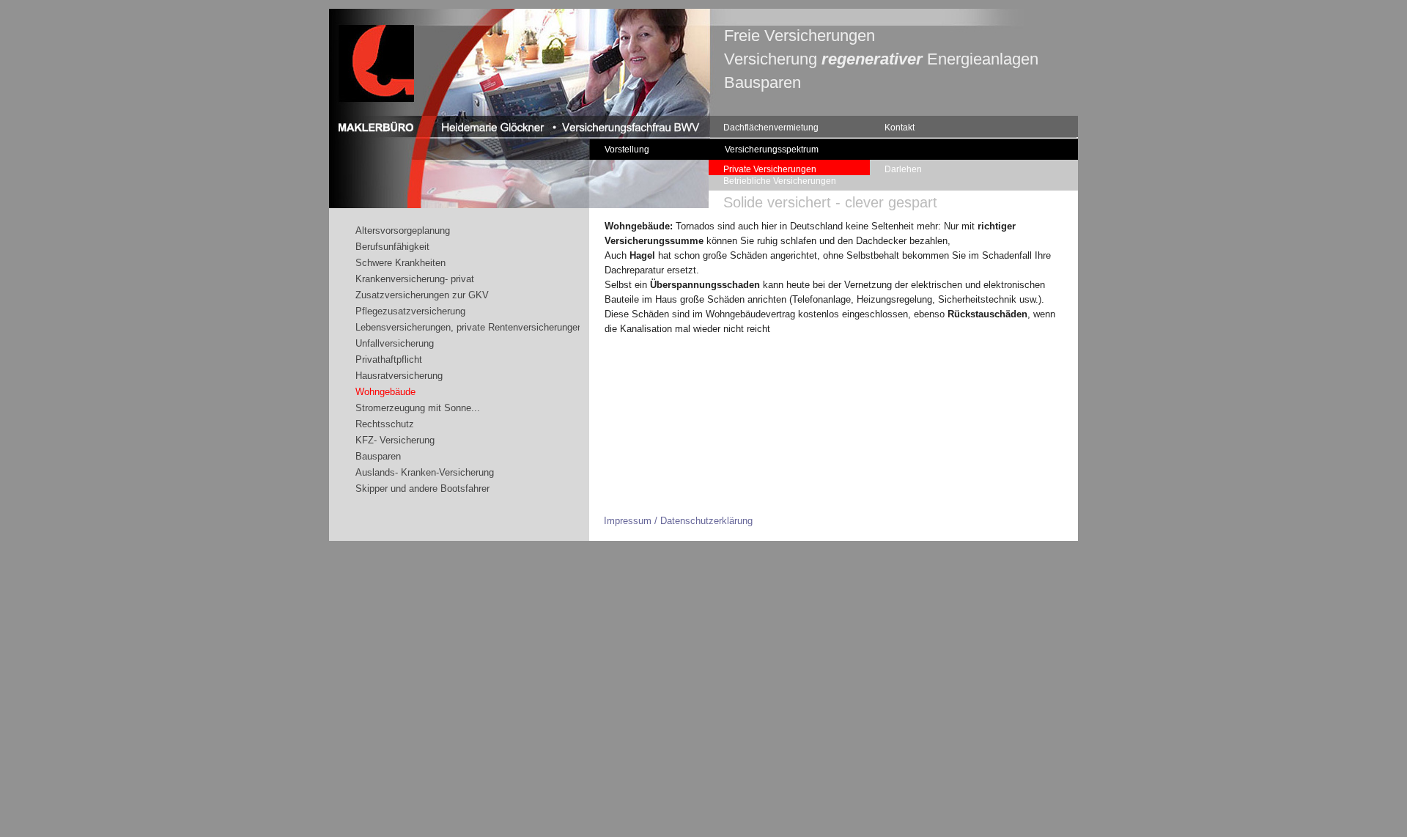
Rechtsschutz (384, 423)
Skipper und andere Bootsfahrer (422, 488)
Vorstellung (627, 149)
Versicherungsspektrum (772, 149)
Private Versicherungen (769, 169)
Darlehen (903, 169)
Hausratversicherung (399, 375)
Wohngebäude (385, 391)
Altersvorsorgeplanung (402, 230)
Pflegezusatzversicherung (410, 311)
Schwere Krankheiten (400, 262)
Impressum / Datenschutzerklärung (678, 520)
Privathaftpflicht (388, 359)
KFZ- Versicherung (395, 440)
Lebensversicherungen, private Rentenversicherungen (469, 327)
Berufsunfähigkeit (392, 246)
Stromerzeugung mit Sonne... (417, 407)
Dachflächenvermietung (771, 127)
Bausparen (378, 456)
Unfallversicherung (394, 343)
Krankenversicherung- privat (414, 278)
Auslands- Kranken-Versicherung (424, 472)
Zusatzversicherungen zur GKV (422, 295)
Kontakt (900, 127)
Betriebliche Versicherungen (779, 181)
